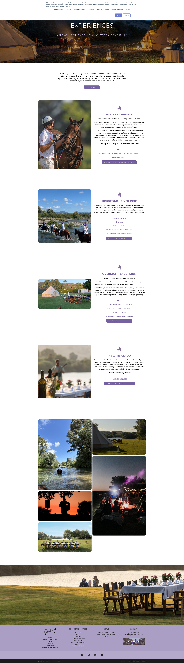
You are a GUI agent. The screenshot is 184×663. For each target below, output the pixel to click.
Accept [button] (118, 15)
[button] (64, 294)
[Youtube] (102, 655)
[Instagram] (88, 655)
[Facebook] (82, 655)
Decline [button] (127, 15)
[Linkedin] (95, 655)
